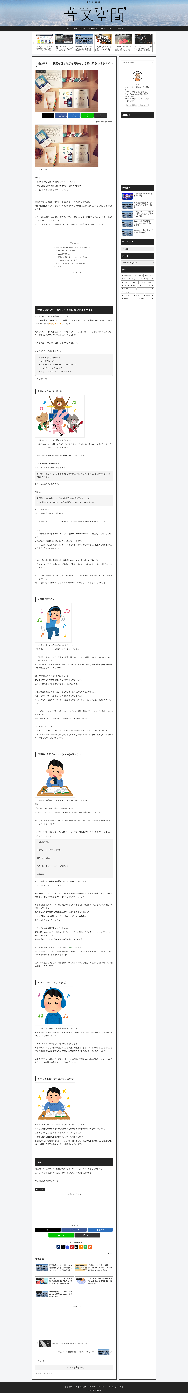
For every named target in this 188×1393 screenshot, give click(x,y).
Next (155, 43)
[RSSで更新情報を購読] (90, 1247)
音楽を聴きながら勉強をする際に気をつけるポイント (75, 247)
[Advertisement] (74, 287)
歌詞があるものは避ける (66, 251)
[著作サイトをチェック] (58, 1247)
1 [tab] (91, 55)
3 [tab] (97, 55)
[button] (100, 115)
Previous (33, 43)
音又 (137, 84)
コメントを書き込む (74, 1367)
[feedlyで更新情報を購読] (85, 1247)
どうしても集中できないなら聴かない (71, 263)
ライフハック (40, 1189)
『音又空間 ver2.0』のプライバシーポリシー (93, 1387)
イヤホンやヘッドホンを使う (68, 260)
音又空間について (71, 1387)
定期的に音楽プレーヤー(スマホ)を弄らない (73, 257)
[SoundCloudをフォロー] (81, 1247)
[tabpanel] (44, 43)
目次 (71, 243)
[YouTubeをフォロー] (72, 1247)
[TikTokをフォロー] (76, 1247)
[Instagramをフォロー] (67, 1247)
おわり (58, 266)
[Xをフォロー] (63, 1247)
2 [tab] (94, 55)
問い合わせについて (115, 1387)
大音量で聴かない (64, 254)
